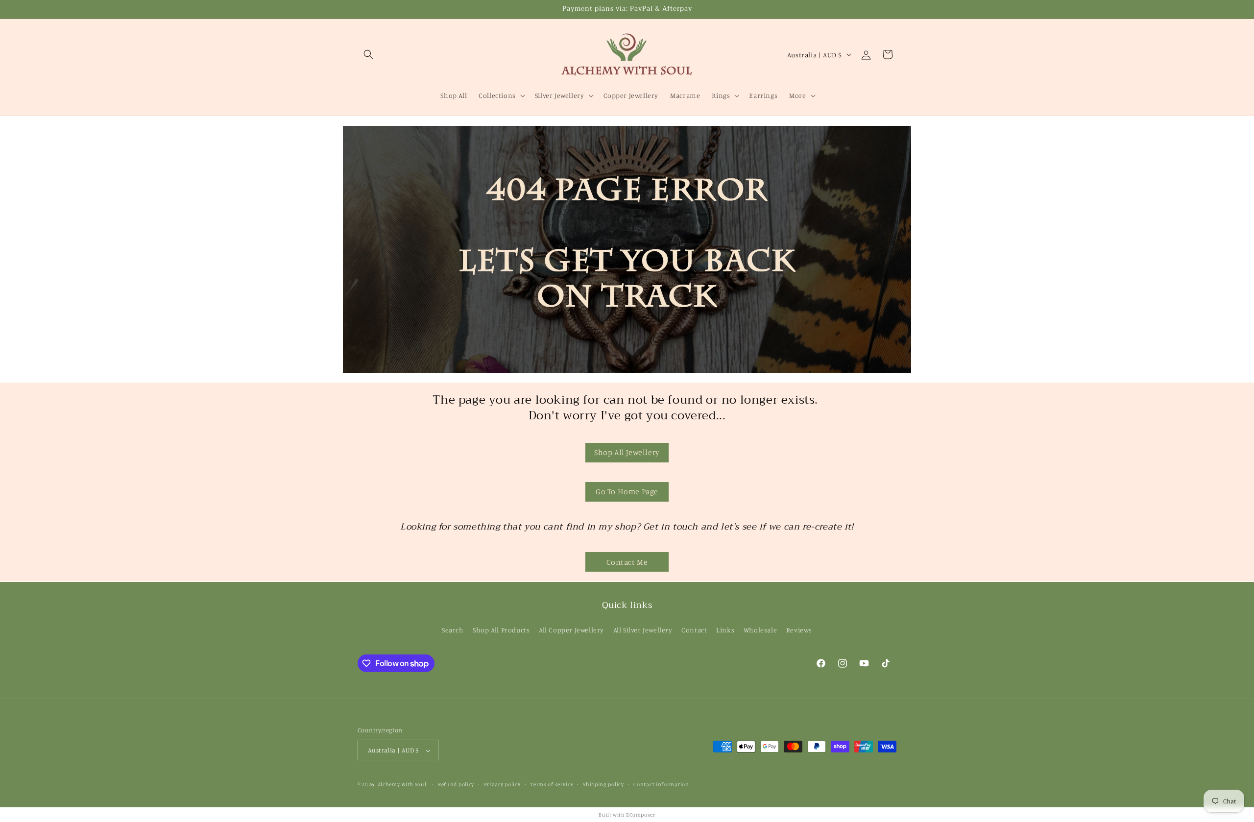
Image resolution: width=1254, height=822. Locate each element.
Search (453, 629)
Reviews (799, 629)
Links (725, 629)
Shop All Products (501, 629)
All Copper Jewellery (571, 629)
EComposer (640, 814)
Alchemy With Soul (402, 784)
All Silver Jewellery (643, 629)
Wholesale (760, 629)
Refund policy (456, 784)
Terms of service (551, 784)
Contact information (661, 784)
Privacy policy (502, 784)
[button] (368, 54)
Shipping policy (603, 784)
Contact (694, 629)
